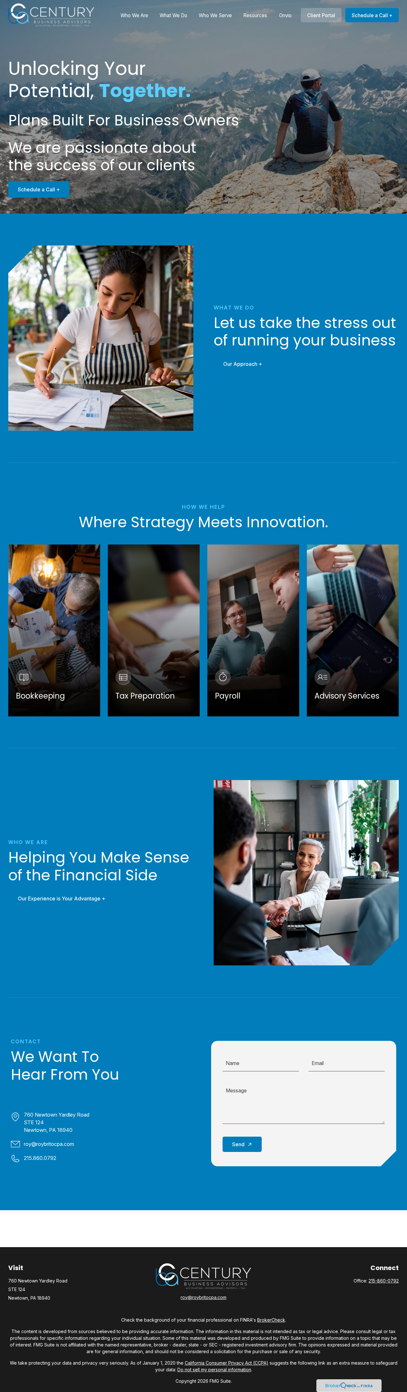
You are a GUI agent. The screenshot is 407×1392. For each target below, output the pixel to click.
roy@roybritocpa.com (49, 1144)
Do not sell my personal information (214, 1369)
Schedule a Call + (39, 189)
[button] (134, 15)
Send (238, 1144)
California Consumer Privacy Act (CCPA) (226, 1363)
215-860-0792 (384, 1280)
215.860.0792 (40, 1158)
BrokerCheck (271, 1320)
